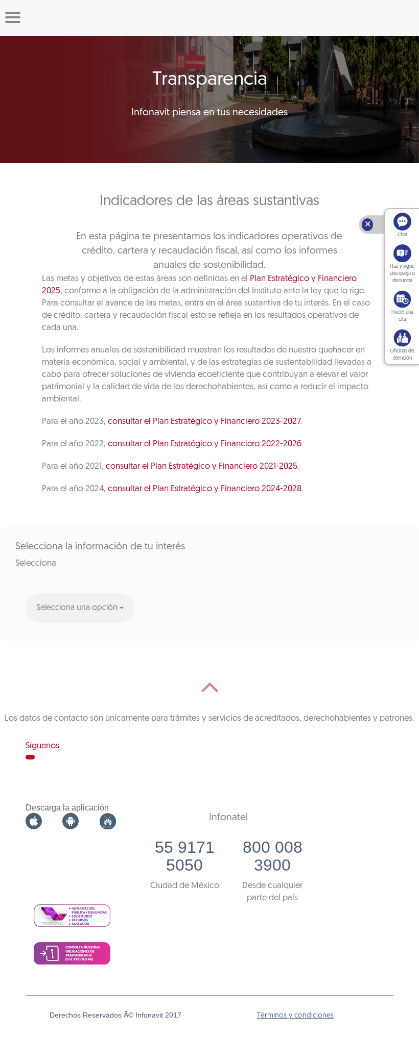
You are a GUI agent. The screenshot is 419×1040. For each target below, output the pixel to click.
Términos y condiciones (295, 1016)
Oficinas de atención (402, 355)
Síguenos (42, 746)
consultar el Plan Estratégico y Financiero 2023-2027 (204, 421)
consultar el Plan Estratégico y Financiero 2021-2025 (201, 466)
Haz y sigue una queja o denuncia (402, 273)
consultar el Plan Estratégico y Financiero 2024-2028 (204, 489)
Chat (402, 235)
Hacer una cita (402, 316)
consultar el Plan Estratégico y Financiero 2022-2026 (204, 444)
